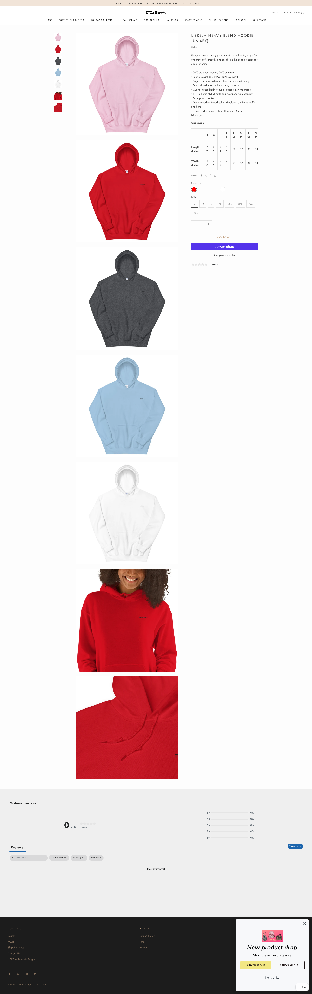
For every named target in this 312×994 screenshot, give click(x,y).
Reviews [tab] (18, 847)
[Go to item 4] (58, 72)
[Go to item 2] (58, 49)
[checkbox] (96, 858)
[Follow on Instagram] (26, 973)
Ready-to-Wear (193, 20)
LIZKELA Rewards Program (22, 959)
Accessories (151, 20)
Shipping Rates (16, 947)
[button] (230, 813)
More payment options (225, 255)
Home (49, 20)
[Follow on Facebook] (9, 973)
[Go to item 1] (58, 37)
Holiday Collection (102, 20)
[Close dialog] (304, 923)
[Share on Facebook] (201, 175)
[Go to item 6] (58, 95)
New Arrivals (129, 20)
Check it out (256, 965)
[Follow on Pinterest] (34, 973)
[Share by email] (215, 175)
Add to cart (224, 237)
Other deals (289, 965)
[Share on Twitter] (206, 175)
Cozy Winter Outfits (71, 20)
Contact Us (14, 953)
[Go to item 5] (58, 84)
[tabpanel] (156, 880)
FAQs (11, 942)
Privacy (143, 947)
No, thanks (272, 978)
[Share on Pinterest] (210, 175)
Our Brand (259, 20)
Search (11, 936)
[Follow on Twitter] (18, 973)
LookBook (241, 20)
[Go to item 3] (58, 60)
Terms (142, 942)
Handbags (172, 20)
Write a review (295, 846)
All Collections (218, 20)
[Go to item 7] (58, 107)
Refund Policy (147, 936)
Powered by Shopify (36, 984)
